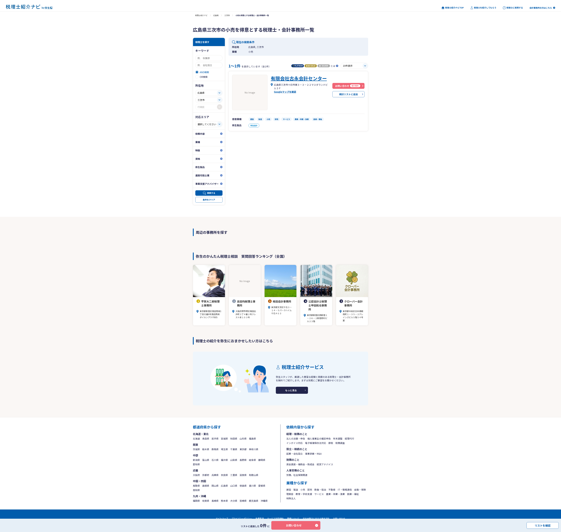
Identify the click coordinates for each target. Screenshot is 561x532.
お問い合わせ (294, 525)
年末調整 (337, 438)
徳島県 (243, 485)
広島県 (216, 15)
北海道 (196, 438)
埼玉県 (224, 449)
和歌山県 (253, 475)
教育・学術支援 (304, 494)
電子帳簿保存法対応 (315, 443)
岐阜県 (252, 460)
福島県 (252, 438)
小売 (302, 489)
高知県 (196, 490)
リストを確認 (542, 525)
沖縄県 (264, 500)
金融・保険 (360, 489)
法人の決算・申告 (295, 438)
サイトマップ (222, 518)
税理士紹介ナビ (201, 15)
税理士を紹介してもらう (485, 7)
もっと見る (291, 390)
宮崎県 (243, 500)
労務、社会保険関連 (296, 475)
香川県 (252, 485)
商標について (293, 518)
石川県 (215, 460)
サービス (319, 494)
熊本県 (224, 500)
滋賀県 (243, 475)
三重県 (233, 475)
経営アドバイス (325, 464)
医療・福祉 (353, 494)
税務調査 (340, 443)
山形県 (243, 438)
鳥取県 (196, 485)
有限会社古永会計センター (299, 78)
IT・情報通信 (345, 489)
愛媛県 (261, 485)
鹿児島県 (253, 500)
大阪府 (196, 475)
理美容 (289, 494)
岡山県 (215, 485)
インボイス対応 (294, 443)
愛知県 (196, 464)
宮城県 (224, 438)
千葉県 (233, 449)
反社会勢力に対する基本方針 (316, 518)
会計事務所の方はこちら (540, 7)
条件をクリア (209, 199)
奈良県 (224, 475)
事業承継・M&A (313, 453)
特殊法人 (291, 498)
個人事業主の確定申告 (319, 438)
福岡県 (196, 500)
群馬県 (215, 449)
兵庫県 (215, 475)
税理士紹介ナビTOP (454, 7)
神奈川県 (253, 449)
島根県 (205, 485)
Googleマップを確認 (285, 91)
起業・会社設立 (294, 453)
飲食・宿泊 (320, 489)
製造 (295, 489)
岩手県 (215, 438)
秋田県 (233, 438)
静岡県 (261, 460)
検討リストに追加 (348, 94)
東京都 (243, 449)
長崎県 (215, 500)
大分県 (233, 500)
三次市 (227, 15)
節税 (330, 443)
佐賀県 (205, 500)
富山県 (205, 460)
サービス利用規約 (275, 518)
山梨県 (233, 460)
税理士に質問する (515, 7)
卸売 (309, 489)
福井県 (224, 460)
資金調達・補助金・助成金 (300, 464)
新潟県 (196, 460)
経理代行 (349, 438)
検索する (211, 192)
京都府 (205, 475)
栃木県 (205, 449)
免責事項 (260, 518)
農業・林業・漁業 (335, 494)
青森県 (205, 438)
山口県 (233, 485)
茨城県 (196, 449)
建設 (288, 489)
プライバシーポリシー (242, 518)
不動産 (331, 489)
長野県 (243, 460)
